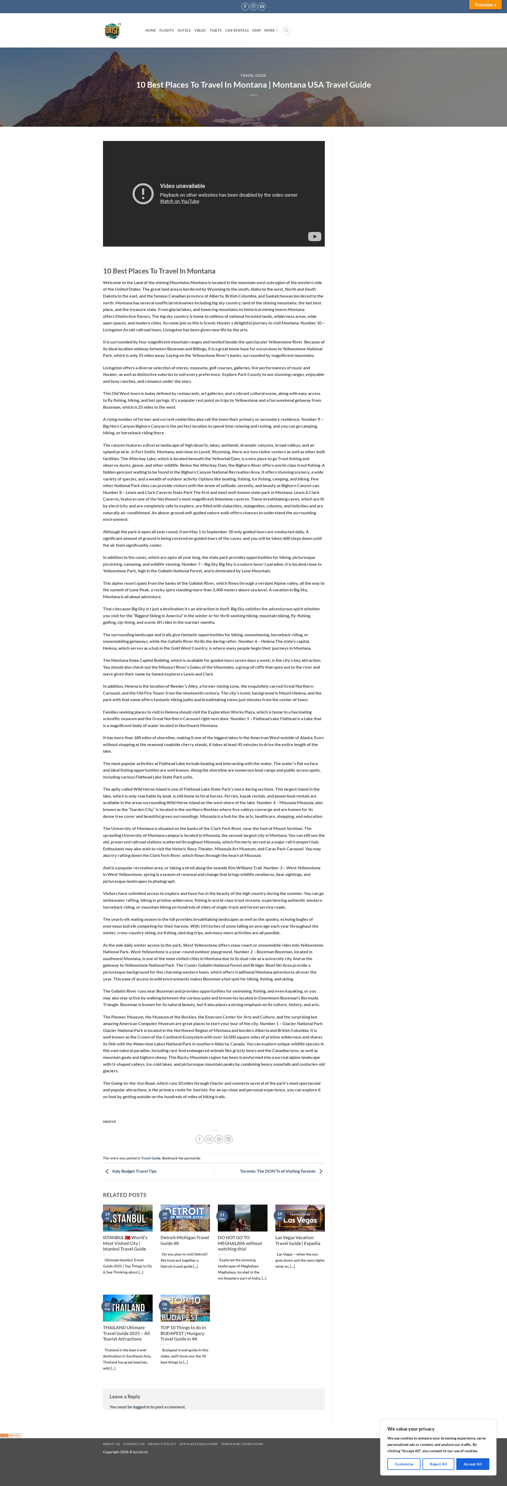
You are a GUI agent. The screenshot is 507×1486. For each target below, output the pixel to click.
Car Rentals (237, 30)
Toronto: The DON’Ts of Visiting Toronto (278, 1170)
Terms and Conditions (242, 1444)
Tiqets (216, 30)
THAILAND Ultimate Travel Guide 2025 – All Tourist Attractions (126, 1333)
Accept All (473, 1464)
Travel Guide (253, 75)
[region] (438, 1447)
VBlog (200, 30)
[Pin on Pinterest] (218, 1139)
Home (150, 30)
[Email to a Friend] (209, 1139)
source (109, 1121)
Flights (166, 30)
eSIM (256, 30)
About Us (111, 1444)
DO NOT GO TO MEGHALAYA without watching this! (240, 1243)
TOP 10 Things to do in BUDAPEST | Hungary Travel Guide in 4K (183, 1333)
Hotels (184, 30)
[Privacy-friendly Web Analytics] (10, 1434)
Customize (404, 1464)
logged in (141, 1406)
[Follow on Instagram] (253, 6)
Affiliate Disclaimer (199, 1444)
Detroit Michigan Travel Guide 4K (185, 1240)
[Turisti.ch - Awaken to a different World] (120, 30)
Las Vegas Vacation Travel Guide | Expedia (297, 1240)
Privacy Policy (162, 1444)
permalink (192, 1158)
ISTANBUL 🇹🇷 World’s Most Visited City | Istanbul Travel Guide (125, 1243)
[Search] (286, 30)
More (269, 30)
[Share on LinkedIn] (228, 1139)
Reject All (438, 1464)
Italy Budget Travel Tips (134, 1170)
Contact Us (133, 1444)
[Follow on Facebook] (245, 6)
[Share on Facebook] (199, 1139)
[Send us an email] (262, 6)
